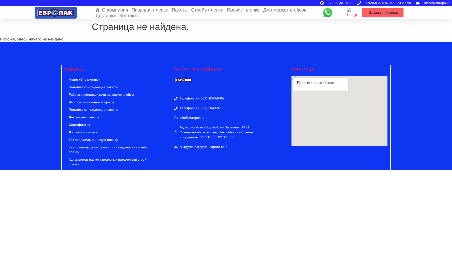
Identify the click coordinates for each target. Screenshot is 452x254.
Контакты (129, 15)
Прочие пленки (243, 9)
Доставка (106, 15)
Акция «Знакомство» (85, 79)
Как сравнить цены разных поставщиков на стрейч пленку (108, 149)
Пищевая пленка (150, 9)
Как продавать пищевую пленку (93, 140)
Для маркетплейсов (285, 9)
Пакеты (180, 9)
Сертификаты (79, 125)
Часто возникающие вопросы (91, 102)
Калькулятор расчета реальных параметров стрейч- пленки (109, 162)
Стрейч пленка (207, 9)
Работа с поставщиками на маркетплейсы (101, 94)
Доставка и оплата (83, 132)
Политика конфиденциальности (93, 87)
